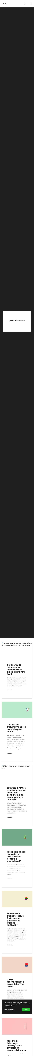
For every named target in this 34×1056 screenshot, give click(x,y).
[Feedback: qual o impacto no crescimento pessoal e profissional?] (17, 837)
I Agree (26, 1009)
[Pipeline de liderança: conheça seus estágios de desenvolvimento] (17, 1026)
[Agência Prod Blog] (4, 3)
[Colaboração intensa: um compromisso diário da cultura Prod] (17, 650)
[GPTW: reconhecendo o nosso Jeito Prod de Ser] (17, 965)
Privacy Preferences (9, 1009)
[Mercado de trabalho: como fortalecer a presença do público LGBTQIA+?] (17, 899)
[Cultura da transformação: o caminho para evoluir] (17, 710)
